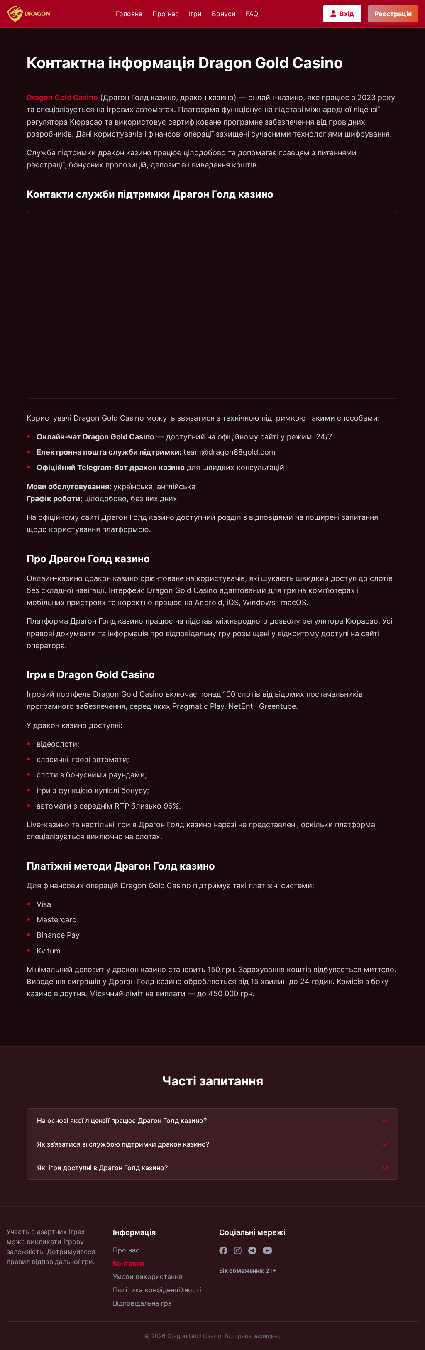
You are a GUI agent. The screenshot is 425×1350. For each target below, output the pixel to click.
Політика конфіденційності (157, 1290)
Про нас (165, 14)
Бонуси (224, 14)
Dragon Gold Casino (62, 97)
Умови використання (147, 1276)
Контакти (128, 1263)
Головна (129, 14)
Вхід (347, 14)
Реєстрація (393, 14)
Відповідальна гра (142, 1303)
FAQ (252, 14)
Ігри (195, 14)
